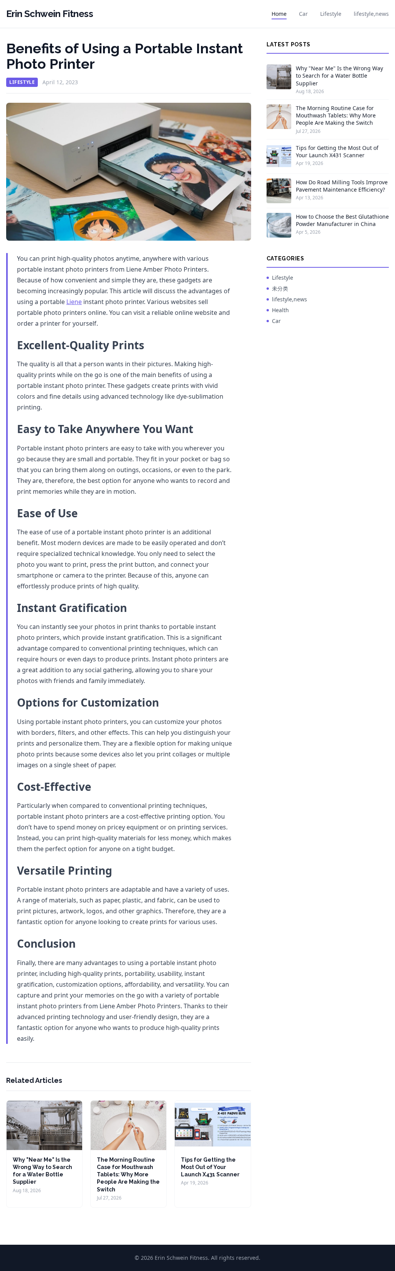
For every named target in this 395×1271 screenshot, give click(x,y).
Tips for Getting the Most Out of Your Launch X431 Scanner (210, 1167)
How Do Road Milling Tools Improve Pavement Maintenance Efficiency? (342, 185)
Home (279, 13)
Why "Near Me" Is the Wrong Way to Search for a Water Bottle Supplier (339, 76)
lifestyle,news (371, 13)
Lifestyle (330, 13)
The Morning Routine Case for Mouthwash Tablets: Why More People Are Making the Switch (128, 1175)
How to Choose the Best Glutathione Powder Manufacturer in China (342, 220)
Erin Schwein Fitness (49, 13)
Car (303, 13)
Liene (74, 301)
